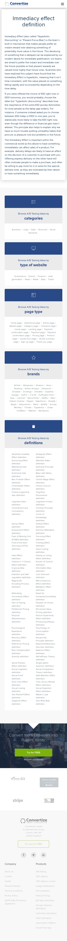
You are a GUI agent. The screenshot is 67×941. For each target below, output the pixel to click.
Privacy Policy (11, 895)
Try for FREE (33, 752)
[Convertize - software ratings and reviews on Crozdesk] (49, 785)
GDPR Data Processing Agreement (15, 902)
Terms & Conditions (14, 891)
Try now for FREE (33, 844)
